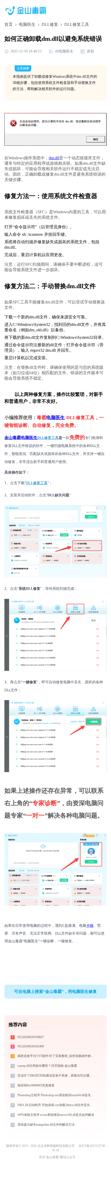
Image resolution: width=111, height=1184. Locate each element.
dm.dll (54, 158)
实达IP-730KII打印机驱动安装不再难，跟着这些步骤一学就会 (56, 1075)
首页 (8, 24)
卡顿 (89, 925)
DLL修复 (50, 24)
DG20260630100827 (31, 1037)
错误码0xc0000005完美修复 (36, 1085)
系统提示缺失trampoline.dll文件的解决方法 (46, 1124)
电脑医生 (27, 24)
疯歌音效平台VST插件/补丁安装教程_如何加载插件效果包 (56, 1056)
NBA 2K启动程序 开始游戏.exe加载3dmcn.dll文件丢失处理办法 (56, 1105)
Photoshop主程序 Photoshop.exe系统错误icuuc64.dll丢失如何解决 (56, 1095)
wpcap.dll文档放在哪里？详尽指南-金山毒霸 (47, 1066)
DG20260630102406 (31, 1046)
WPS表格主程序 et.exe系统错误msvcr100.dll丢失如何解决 (56, 1115)
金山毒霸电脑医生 (20, 437)
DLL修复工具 (48, 437)
